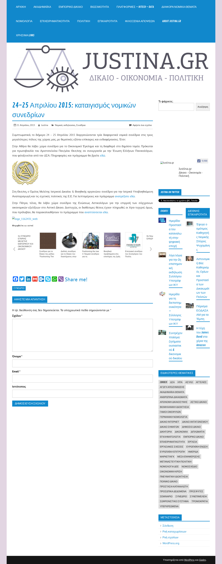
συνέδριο (18, 288)
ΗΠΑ (180, 382)
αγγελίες (201, 382)
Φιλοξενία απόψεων (140, 21)
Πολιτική (83, 21)
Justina (44, 125)
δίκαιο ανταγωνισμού (195, 421)
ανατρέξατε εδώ (125, 196)
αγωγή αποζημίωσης (172, 387)
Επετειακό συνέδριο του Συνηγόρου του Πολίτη (133, 254)
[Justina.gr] (168, 162)
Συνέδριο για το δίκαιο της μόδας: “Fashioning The (47, 254)
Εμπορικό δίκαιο (71, 7)
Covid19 (163, 382)
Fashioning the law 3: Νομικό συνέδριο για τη (90, 254)
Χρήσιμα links (25, 35)
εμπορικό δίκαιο (193, 436)
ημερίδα (193, 451)
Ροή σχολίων (170, 537)
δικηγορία (166, 431)
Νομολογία (24, 21)
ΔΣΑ (172, 382)
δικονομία (181, 431)
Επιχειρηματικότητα (55, 21)
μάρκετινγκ (167, 456)
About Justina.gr (171, 21)
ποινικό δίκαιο (168, 481)
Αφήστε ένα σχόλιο (142, 125)
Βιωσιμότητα (99, 7)
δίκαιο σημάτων (169, 426)
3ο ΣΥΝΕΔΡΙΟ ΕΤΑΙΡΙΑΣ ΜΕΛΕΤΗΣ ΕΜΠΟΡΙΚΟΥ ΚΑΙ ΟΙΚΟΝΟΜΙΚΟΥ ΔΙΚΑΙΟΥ (25, 242)
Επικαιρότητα (107, 21)
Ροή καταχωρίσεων (174, 531)
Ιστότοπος (19, 386)
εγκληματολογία (170, 436)
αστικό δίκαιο (198, 402)
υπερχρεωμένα (169, 506)
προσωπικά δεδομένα (173, 491)
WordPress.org (171, 543)
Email (16, 371)
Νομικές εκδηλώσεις (65, 125)
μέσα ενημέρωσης (188, 456)
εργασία (192, 441)
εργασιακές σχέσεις (171, 446)
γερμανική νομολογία (173, 416)
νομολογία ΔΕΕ (169, 466)
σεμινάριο (166, 496)
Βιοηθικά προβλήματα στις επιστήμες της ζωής (112, 254)
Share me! (76, 279)
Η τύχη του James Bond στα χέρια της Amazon (202, 336)
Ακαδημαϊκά (42, 7)
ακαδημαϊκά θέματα (172, 392)
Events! (164, 211)
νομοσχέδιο (189, 466)
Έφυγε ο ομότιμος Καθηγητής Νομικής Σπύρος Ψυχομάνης (203, 237)
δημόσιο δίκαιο (191, 426)
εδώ (102, 155)
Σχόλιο (17, 315)
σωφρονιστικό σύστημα (174, 501)
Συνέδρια (80, 125)
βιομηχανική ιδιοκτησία (174, 407)
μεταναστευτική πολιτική (175, 461)
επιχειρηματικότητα (172, 441)
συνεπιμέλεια (198, 496)
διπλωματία (197, 431)
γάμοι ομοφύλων (170, 411)
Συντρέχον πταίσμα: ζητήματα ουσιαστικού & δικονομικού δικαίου (175, 345)
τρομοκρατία (200, 501)
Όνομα (17, 356)
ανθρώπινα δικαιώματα (173, 397)
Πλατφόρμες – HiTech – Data (135, 7)
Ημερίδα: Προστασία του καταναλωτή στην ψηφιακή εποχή (175, 233)
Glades (202, 559)
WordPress (189, 559)
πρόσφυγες (196, 491)
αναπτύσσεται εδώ (96, 212)
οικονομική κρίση (171, 471)
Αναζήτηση (203, 107)
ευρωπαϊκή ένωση (197, 446)
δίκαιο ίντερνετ (169, 421)
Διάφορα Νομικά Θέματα (179, 7)
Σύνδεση (168, 525)
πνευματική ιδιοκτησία (174, 476)
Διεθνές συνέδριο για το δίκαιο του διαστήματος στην (68, 254)
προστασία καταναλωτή (174, 486)
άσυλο (189, 382)
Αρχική (21, 7)
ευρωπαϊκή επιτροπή (172, 451)
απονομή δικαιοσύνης (173, 402)
